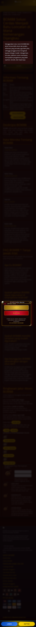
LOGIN (9, 624)
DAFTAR (27, 624)
